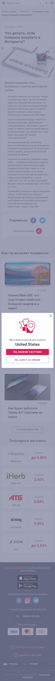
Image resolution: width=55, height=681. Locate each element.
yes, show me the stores (27, 352)
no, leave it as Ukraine (27, 360)
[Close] (51, 315)
